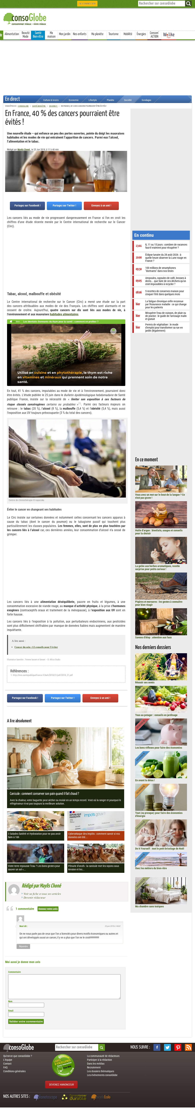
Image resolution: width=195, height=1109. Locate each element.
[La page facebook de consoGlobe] (156, 1047)
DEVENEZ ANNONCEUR (61, 1084)
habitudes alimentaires (64, 314)
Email (10, 1010)
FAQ (5, 1067)
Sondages (146, 100)
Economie (73, 100)
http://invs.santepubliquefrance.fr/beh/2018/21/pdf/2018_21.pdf (43, 675)
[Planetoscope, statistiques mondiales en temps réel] (46, 1097)
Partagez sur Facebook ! (27, 205)
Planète (110, 100)
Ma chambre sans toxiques (149, 906)
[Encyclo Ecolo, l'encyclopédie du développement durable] (101, 1097)
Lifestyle (93, 100)
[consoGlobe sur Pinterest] (177, 1047)
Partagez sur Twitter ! (64, 205)
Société (128, 100)
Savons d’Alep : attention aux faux (153, 637)
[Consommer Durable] (75, 1097)
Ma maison (51, 34)
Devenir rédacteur (35, 897)
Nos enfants (79, 34)
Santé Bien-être (38, 34)
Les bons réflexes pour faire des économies (158, 747)
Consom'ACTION (154, 34)
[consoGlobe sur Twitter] (167, 1047)
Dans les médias (95, 1063)
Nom (10, 1001)
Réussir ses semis (144, 682)
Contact (7, 1063)
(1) (79, 403)
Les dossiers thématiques (100, 1071)
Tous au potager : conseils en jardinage (156, 715)
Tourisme (113, 34)
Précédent (124, 169)
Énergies (141, 34)
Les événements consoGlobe (102, 1075)
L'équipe (7, 1059)
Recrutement (94, 1067)
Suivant (8, 169)
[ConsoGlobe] (25, 18)
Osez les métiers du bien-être (151, 868)
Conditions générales (14, 1071)
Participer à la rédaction (99, 1059)
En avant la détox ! (145, 780)
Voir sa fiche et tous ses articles (42, 894)
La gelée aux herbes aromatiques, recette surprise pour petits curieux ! (157, 568)
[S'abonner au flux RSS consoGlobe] (188, 1047)
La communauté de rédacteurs (103, 1055)
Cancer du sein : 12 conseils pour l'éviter (36, 647)
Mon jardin (64, 34)
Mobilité (128, 34)
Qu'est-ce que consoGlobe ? (17, 1055)
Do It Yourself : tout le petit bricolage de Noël (159, 848)
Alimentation (12, 34)
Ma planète (97, 34)
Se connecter (87, 3)
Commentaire (14, 972)
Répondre (23, 946)
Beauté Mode (26, 34)
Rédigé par (41, 886)
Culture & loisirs (51, 100)
